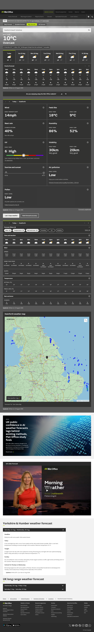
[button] (47, 357)
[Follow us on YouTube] (73, 625)
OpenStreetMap (86, 400)
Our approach (38, 605)
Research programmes (61, 12)
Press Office (70, 609)
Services (70, 12)
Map (32, 24)
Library (36, 614)
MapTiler (79, 400)
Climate (49, 16)
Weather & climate (49, 12)
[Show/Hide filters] (89, 227)
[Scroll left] (85, 65)
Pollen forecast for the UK (12, 205)
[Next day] (9, 101)
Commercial (70, 607)
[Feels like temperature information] (87, 107)
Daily (8, 24)
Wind (6, 231)
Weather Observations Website (8, 615)
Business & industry (55, 609)
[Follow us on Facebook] (76, 625)
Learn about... (74, 16)
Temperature (17, 231)
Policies (86, 603)
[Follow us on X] (70, 625)
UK (42, 24)
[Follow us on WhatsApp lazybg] (89, 625)
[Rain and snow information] (89, 296)
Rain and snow (30, 231)
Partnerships (70, 612)
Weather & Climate (25, 603)
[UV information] (43, 142)
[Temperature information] (89, 278)
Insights (53, 614)
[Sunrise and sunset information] (43, 167)
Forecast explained (84, 209)
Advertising (53, 616)
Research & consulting (56, 612)
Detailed (20, 24)
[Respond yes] (61, 93)
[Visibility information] (87, 142)
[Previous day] (5, 101)
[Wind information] (89, 248)
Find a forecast (12, 16)
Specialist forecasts (61, 16)
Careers (83, 12)
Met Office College (7, 605)
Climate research (39, 609)
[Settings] (88, 16)
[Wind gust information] (43, 107)
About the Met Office (72, 603)
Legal (85, 609)
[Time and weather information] (89, 235)
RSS (85, 612)
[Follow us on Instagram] (83, 625)
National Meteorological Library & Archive (8, 610)
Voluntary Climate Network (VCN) (7, 619)
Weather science (39, 607)
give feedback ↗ (36, 21)
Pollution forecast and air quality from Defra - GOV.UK (64, 182)
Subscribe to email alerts (73, 616)
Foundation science (39, 612)
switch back (45, 21)
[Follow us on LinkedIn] (86, 625)
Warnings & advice (26, 16)
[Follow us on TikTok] (80, 625)
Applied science (39, 611)
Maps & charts (39, 16)
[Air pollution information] (87, 167)
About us (77, 12)
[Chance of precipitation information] (43, 123)
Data (52, 611)
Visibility (59, 230)
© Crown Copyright (87, 630)
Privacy (85, 611)
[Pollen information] (87, 189)
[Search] (88, 29)
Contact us (69, 614)
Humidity (43, 230)
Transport (53, 607)
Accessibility (87, 605)
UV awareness (9, 160)
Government (54, 605)
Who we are (70, 605)
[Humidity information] (87, 123)
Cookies (86, 607)
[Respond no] (65, 93)
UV (51, 230)
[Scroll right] (89, 65)
